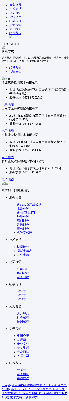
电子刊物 (23, 277)
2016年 (21, 291)
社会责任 (15, 21)
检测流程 (23, 246)
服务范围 (15, 5)
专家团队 (23, 351)
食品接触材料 (26, 212)
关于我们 (15, 29)
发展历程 (23, 339)
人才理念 (23, 313)
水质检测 (23, 208)
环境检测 (23, 216)
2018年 (21, 299)
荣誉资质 (23, 347)
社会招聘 (23, 317)
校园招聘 (23, 321)
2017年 (21, 295)
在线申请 (23, 254)
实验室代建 (24, 232)
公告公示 (15, 17)
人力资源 (15, 25)
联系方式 (15, 33)
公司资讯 (15, 13)
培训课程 (23, 273)
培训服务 (23, 220)
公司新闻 (23, 269)
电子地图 (8, 104)
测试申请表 (24, 250)
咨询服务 (23, 224)
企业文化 (23, 343)
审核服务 (23, 228)
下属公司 (23, 355)
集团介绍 (23, 335)
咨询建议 (15, 71)
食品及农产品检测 (29, 204)
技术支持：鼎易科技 (24, 397)
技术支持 (15, 9)
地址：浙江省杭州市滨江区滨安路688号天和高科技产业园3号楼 (34, 393)
